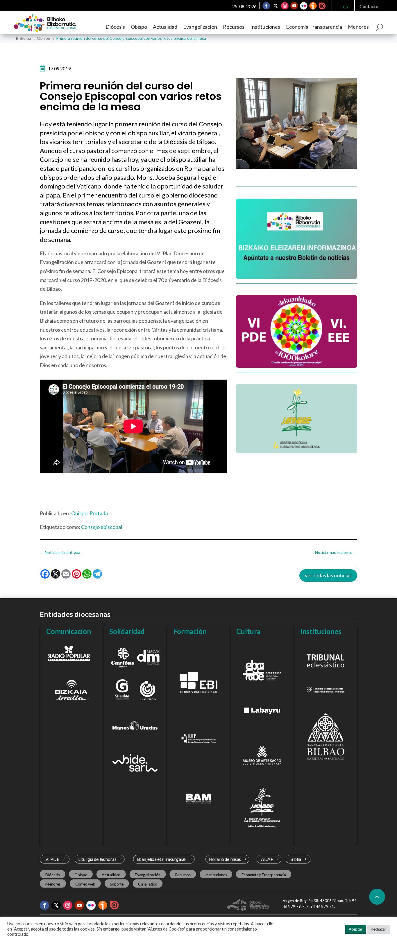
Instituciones (265, 27)
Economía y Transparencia (263, 874)
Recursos (233, 27)
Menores (358, 27)
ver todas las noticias (328, 575)
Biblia (295, 859)
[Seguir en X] (275, 6)
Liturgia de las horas (97, 859)
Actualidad (165, 27)
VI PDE (52, 859)
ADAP (267, 859)
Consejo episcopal (101, 527)
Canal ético (147, 883)
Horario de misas (225, 859)
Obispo (139, 27)
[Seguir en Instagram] (285, 6)
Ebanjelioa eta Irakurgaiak (162, 859)
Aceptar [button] (355, 929)
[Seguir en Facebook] (266, 6)
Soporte (117, 883)
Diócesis (115, 27)
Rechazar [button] (378, 929)
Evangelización (200, 27)
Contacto (369, 6)
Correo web (85, 883)
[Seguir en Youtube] (294, 6)
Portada (99, 513)
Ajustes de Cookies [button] (166, 928)
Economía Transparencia (314, 27)
